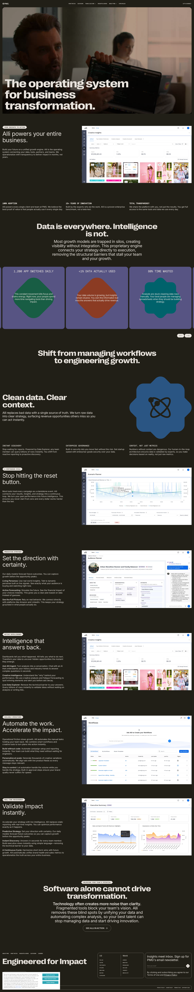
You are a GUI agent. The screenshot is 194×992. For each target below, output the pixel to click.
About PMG (5, 953)
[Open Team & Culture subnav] (95, 4)
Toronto (125, 970)
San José (125, 967)
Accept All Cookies (50, 975)
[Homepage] (5, 3)
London (125, 960)
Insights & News (24, 953)
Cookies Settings (50, 982)
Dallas (101, 960)
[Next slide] (188, 335)
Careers (40, 953)
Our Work (33, 953)
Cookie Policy (169, 987)
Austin (101, 962)
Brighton (125, 962)
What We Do (14, 953)
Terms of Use (177, 987)
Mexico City (126, 973)
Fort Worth (103, 965)
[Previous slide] (180, 335)
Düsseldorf (126, 965)
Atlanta (102, 967)
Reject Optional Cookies (50, 978)
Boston (101, 973)
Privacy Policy (170, 975)
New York (102, 970)
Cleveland (102, 975)
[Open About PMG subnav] (116, 4)
